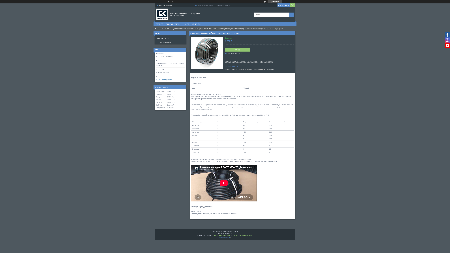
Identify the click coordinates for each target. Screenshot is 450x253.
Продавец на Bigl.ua (225, 233)
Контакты (196, 24)
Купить (237, 50)
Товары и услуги (173, 24)
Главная (159, 24)
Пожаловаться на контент (222, 235)
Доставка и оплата (163, 42)
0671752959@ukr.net (165, 79)
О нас (187, 24)
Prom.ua (235, 231)
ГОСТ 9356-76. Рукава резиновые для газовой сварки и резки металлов (188, 29)
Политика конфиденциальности (242, 235)
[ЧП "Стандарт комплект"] (162, 14)
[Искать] (291, 15)
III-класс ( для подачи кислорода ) (231, 29)
